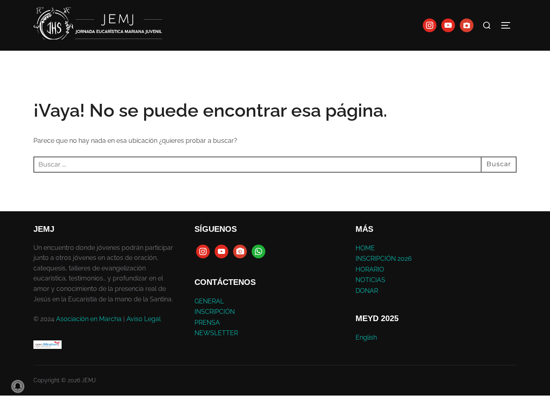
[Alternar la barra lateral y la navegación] (508, 25)
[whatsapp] (258, 251)
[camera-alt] (466, 25)
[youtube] (448, 25)
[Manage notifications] (17, 386)
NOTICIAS (370, 280)
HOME (365, 248)
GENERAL (209, 301)
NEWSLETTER (216, 333)
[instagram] (429, 25)
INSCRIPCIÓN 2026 (384, 258)
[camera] (240, 251)
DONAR (367, 291)
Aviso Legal (143, 319)
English (366, 337)
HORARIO (370, 269)
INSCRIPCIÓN (214, 311)
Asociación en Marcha (89, 319)
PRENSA (207, 322)
